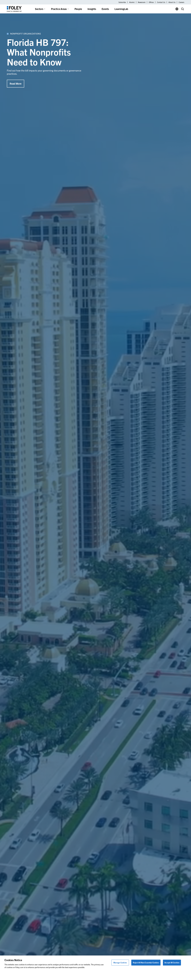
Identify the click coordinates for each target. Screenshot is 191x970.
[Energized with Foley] (74, 953)
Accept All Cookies (171, 962)
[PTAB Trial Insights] (101, 953)
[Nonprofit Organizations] (20, 953)
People (78, 8)
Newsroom (141, 2)
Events (105, 8)
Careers (181, 2)
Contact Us (161, 2)
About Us (171, 2)
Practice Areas (59, 8)
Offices (151, 2)
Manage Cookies (120, 962)
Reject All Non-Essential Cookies (146, 962)
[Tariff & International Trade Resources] (47, 953)
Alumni (132, 2)
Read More (15, 83)
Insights (92, 8)
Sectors (39, 8)
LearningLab (121, 8)
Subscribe (122, 2)
